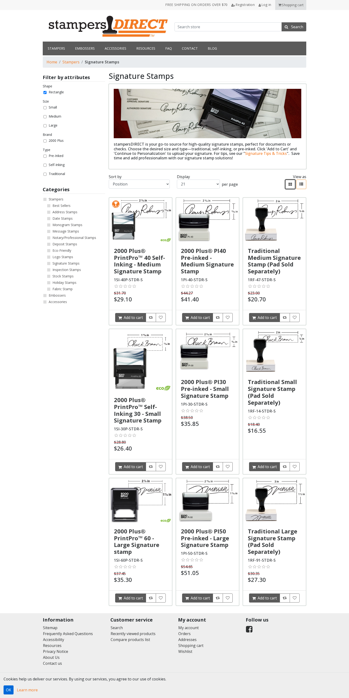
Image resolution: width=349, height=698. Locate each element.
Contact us (52, 663)
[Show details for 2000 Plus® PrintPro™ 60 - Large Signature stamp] (140, 500)
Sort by (115, 176)
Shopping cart (190, 645)
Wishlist (185, 651)
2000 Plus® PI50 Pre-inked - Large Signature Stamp (205, 538)
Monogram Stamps (67, 225)
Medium (55, 116)
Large (53, 125)
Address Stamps (64, 212)
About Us (51, 657)
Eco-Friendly (61, 250)
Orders (184, 633)
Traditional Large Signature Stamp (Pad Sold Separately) (272, 541)
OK (8, 690)
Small (53, 107)
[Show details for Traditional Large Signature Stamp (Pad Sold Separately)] (274, 500)
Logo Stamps (62, 257)
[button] (290, 5)
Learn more (27, 690)
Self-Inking (57, 164)
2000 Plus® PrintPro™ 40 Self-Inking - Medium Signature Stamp (139, 261)
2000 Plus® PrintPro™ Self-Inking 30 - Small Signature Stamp (137, 410)
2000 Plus (56, 140)
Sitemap (50, 627)
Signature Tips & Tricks (266, 153)
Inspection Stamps (66, 269)
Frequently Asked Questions (68, 633)
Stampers (71, 62)
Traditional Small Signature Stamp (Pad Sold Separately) (272, 392)
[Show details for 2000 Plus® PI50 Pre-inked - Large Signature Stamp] (207, 500)
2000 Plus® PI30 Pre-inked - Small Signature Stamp (205, 388)
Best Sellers (61, 205)
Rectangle (56, 92)
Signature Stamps (66, 263)
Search (117, 627)
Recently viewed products (133, 633)
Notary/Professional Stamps (74, 237)
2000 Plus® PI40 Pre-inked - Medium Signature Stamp (207, 261)
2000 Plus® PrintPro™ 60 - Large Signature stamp (136, 541)
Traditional (57, 173)
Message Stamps (65, 231)
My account (188, 627)
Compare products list (130, 639)
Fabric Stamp (62, 289)
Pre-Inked (56, 155)
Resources (52, 645)
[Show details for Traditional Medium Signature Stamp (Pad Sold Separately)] (274, 220)
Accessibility (53, 639)
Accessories (58, 301)
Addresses (187, 639)
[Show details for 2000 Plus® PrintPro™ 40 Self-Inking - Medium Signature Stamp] (140, 220)
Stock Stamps (63, 276)
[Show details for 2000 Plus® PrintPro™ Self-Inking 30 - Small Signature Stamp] (140, 360)
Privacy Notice (55, 651)
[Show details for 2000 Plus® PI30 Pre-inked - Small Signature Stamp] (207, 351)
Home (52, 62)
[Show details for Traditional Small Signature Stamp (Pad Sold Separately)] (274, 351)
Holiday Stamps (64, 282)
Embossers (57, 295)
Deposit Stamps (64, 244)
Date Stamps (62, 218)
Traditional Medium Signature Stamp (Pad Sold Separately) (274, 261)
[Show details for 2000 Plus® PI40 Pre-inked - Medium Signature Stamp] (207, 220)
